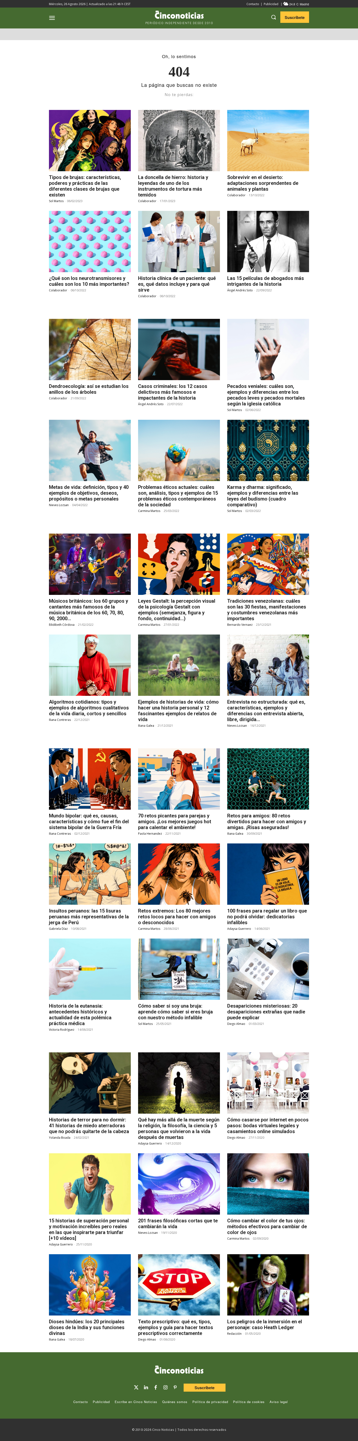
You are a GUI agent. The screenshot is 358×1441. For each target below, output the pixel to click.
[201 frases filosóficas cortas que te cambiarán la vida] (179, 1184)
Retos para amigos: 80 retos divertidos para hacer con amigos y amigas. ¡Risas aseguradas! (266, 821)
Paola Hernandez (150, 834)
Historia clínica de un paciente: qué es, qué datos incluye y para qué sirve (177, 284)
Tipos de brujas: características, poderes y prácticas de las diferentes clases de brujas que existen (85, 186)
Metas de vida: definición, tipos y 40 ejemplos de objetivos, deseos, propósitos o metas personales (89, 493)
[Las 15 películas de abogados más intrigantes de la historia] (268, 241)
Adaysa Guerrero (239, 929)
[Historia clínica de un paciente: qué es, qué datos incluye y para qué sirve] (179, 241)
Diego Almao (236, 1024)
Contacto (252, 4)
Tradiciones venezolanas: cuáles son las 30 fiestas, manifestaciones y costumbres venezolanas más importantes (266, 609)
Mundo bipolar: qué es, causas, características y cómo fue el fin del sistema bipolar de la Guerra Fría (89, 821)
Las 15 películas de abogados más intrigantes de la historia (265, 281)
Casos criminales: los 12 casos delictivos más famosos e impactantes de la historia (172, 392)
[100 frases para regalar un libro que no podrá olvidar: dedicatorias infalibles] (268, 874)
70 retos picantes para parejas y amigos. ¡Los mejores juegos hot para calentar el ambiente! (174, 821)
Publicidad (271, 4)
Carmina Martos (149, 511)
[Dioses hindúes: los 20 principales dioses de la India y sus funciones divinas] (90, 1285)
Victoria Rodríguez (61, 1030)
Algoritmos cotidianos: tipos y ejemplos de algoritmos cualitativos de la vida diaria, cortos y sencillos (89, 707)
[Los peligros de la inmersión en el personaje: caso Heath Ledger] (268, 1285)
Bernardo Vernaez (240, 625)
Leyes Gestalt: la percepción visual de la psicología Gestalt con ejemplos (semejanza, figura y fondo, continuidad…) (176, 609)
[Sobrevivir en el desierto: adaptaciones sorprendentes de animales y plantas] (268, 140)
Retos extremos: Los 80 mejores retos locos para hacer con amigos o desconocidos (177, 916)
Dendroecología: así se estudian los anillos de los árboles (89, 389)
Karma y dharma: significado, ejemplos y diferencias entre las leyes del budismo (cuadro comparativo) (262, 496)
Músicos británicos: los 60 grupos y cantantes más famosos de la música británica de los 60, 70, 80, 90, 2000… (88, 609)
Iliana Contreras (60, 720)
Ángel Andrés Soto (240, 290)
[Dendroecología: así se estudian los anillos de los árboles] (90, 349)
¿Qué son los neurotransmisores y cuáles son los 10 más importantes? (89, 281)
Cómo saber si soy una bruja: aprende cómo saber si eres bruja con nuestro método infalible (175, 1011)
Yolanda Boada (59, 1138)
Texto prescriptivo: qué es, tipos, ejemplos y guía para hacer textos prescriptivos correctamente (175, 1327)
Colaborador (147, 201)
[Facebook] (155, 1387)
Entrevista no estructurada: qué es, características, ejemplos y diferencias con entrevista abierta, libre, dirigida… (266, 710)
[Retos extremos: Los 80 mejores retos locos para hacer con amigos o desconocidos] (179, 874)
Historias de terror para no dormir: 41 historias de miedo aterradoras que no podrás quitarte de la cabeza (89, 1125)
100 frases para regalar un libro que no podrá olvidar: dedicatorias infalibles (267, 916)
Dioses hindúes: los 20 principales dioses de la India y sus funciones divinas (86, 1327)
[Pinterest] (175, 1387)
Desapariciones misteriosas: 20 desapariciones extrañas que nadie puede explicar (266, 1011)
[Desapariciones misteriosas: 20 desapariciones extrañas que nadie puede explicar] (268, 969)
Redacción (234, 1334)
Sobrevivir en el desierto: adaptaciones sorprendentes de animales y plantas (262, 183)
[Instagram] (165, 1387)
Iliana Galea (146, 726)
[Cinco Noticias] (179, 1370)
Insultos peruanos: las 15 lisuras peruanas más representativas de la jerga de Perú (89, 916)
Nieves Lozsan (59, 505)
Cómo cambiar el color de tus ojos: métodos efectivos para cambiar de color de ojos (267, 1226)
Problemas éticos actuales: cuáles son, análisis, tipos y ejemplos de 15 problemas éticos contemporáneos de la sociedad (178, 496)
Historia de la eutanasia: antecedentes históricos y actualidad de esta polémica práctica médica (80, 1014)
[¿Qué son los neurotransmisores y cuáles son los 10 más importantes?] (90, 241)
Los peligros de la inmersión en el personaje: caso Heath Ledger (264, 1324)
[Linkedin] (146, 1387)
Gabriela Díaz (58, 929)
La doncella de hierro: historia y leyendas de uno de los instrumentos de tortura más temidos (173, 186)
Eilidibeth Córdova (62, 625)
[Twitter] (136, 1387)
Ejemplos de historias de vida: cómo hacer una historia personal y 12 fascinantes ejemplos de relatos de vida (178, 710)
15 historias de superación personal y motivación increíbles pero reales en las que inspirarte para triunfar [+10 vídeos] (89, 1229)
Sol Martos (56, 201)
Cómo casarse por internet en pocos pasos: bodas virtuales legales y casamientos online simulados (268, 1125)
